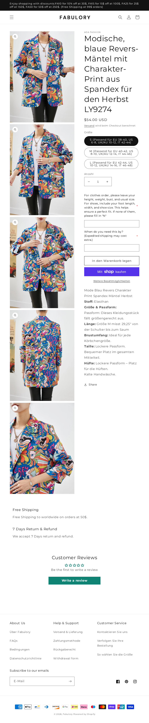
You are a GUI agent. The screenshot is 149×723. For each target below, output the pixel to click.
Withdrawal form (65, 658)
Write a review (74, 580)
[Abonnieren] (70, 681)
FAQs (13, 640)
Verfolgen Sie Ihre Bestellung (110, 643)
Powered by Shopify (84, 714)
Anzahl (89, 173)
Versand (89, 125)
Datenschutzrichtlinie (26, 658)
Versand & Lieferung (68, 632)
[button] (11, 17)
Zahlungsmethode (66, 640)
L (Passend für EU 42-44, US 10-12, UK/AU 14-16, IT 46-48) (111, 164)
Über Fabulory (20, 632)
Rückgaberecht (64, 649)
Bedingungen (20, 649)
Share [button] (93, 384)
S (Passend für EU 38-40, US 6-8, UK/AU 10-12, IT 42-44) (111, 141)
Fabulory (68, 714)
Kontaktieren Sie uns (112, 632)
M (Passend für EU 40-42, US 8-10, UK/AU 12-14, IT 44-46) (111, 152)
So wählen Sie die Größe (115, 654)
